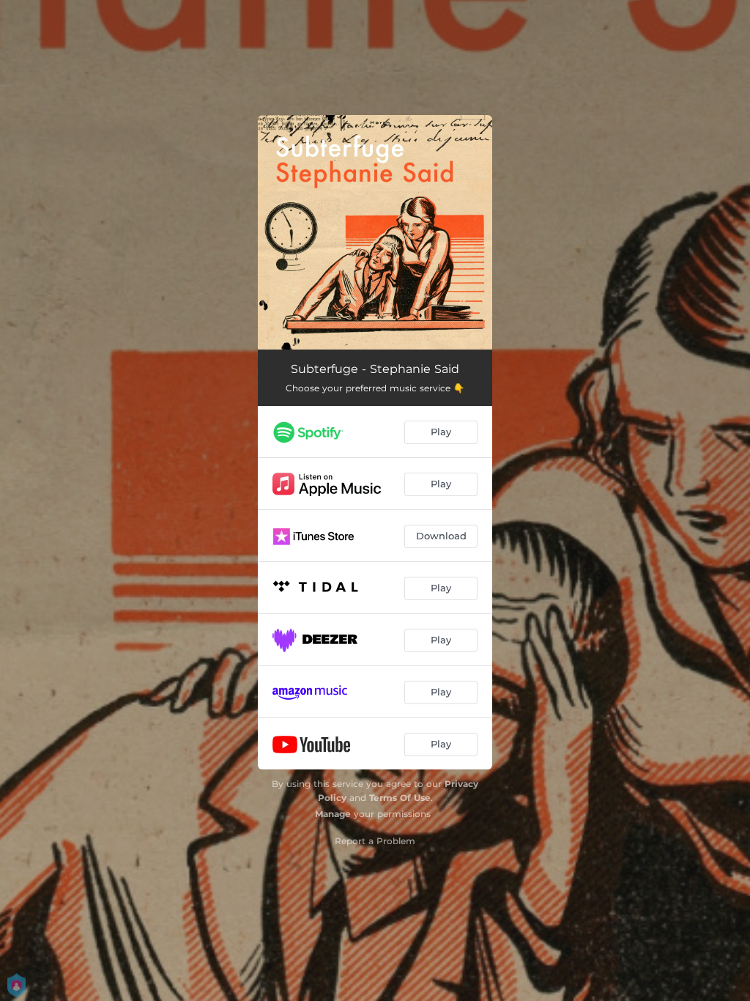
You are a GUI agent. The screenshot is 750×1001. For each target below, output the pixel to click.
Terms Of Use (400, 797)
